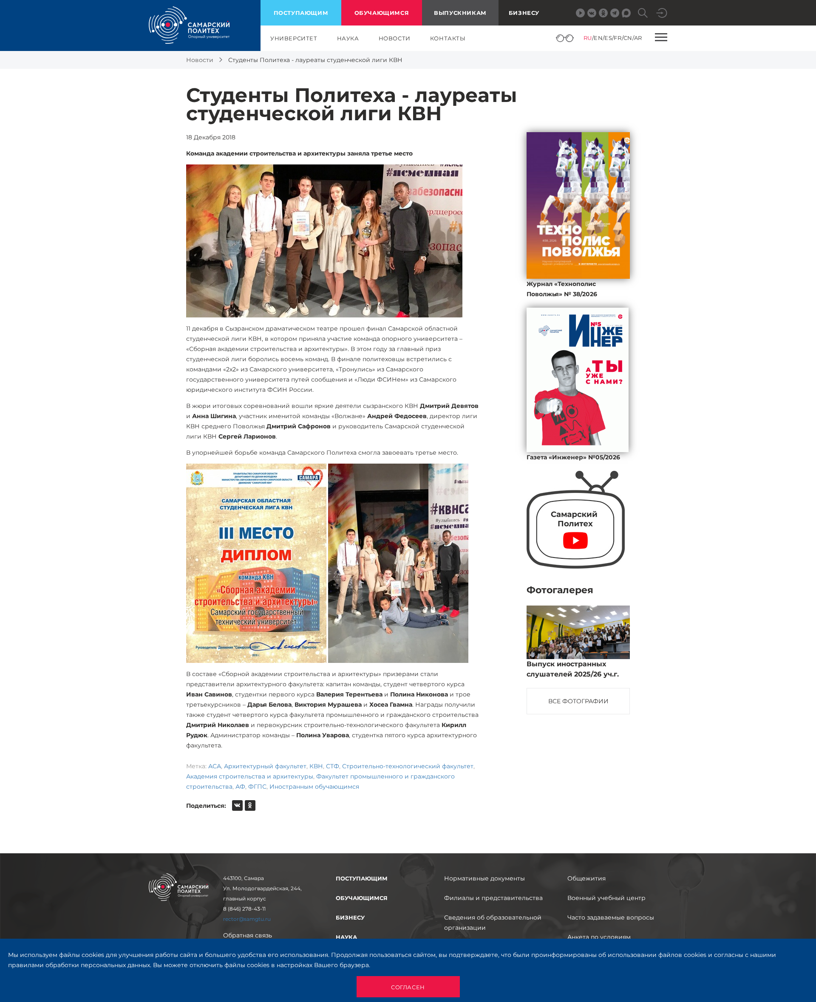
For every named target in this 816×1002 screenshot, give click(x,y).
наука (348, 38)
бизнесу (350, 917)
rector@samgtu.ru (247, 919)
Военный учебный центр (606, 898)
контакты (448, 38)
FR (617, 37)
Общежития (586, 878)
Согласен (408, 987)
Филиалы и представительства (493, 898)
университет (293, 38)
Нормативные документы (484, 878)
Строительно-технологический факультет (407, 766)
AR (638, 37)
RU (588, 37)
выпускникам (460, 12)
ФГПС (257, 786)
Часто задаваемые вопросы (610, 917)
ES (608, 37)
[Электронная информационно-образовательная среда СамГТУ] (661, 13)
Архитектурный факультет (265, 766)
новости (395, 38)
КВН (316, 766)
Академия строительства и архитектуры (249, 776)
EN (598, 37)
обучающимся (381, 12)
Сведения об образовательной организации (492, 922)
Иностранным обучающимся (314, 786)
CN (627, 37)
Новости (199, 60)
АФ (240, 786)
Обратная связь (247, 935)
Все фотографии (578, 701)
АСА (214, 766)
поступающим (301, 12)
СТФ (332, 766)
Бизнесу (524, 12)
